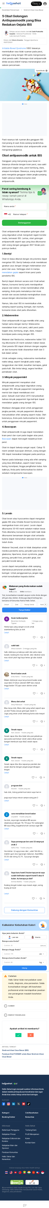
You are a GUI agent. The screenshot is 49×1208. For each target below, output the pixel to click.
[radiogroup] (24, 937)
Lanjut (6, 632)
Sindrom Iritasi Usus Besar (33, 10)
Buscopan (6, 439)
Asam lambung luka (19, 618)
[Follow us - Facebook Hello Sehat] (3, 1103)
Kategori (5, 1113)
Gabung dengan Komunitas (24, 910)
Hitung (24, 968)
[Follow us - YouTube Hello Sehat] (23, 1103)
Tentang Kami (30, 1130)
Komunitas (29, 1117)
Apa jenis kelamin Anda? (13, 933)
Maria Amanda (17, 40)
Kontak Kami (30, 1143)
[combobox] (41, 954)
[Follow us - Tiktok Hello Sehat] (28, 1103)
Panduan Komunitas (10, 1152)
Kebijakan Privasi (9, 1134)
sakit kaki (15, 645)
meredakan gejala (10, 272)
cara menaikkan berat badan (23, 814)
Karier (27, 1138)
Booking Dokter (8, 1117)
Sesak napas (16, 729)
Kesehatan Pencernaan (10, 10)
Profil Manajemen (32, 1134)
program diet (16, 786)
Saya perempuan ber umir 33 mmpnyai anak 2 (27, 843)
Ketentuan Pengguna (10, 1130)
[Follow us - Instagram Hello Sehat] (8, 1103)
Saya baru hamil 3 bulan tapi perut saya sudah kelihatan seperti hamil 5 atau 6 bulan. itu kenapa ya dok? (28, 876)
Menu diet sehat (18, 701)
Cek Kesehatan (31, 1113)
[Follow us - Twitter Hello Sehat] (18, 1103)
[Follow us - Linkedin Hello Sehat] (13, 1103)
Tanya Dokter (24, 610)
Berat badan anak (18, 673)
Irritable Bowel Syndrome (14, 48)
